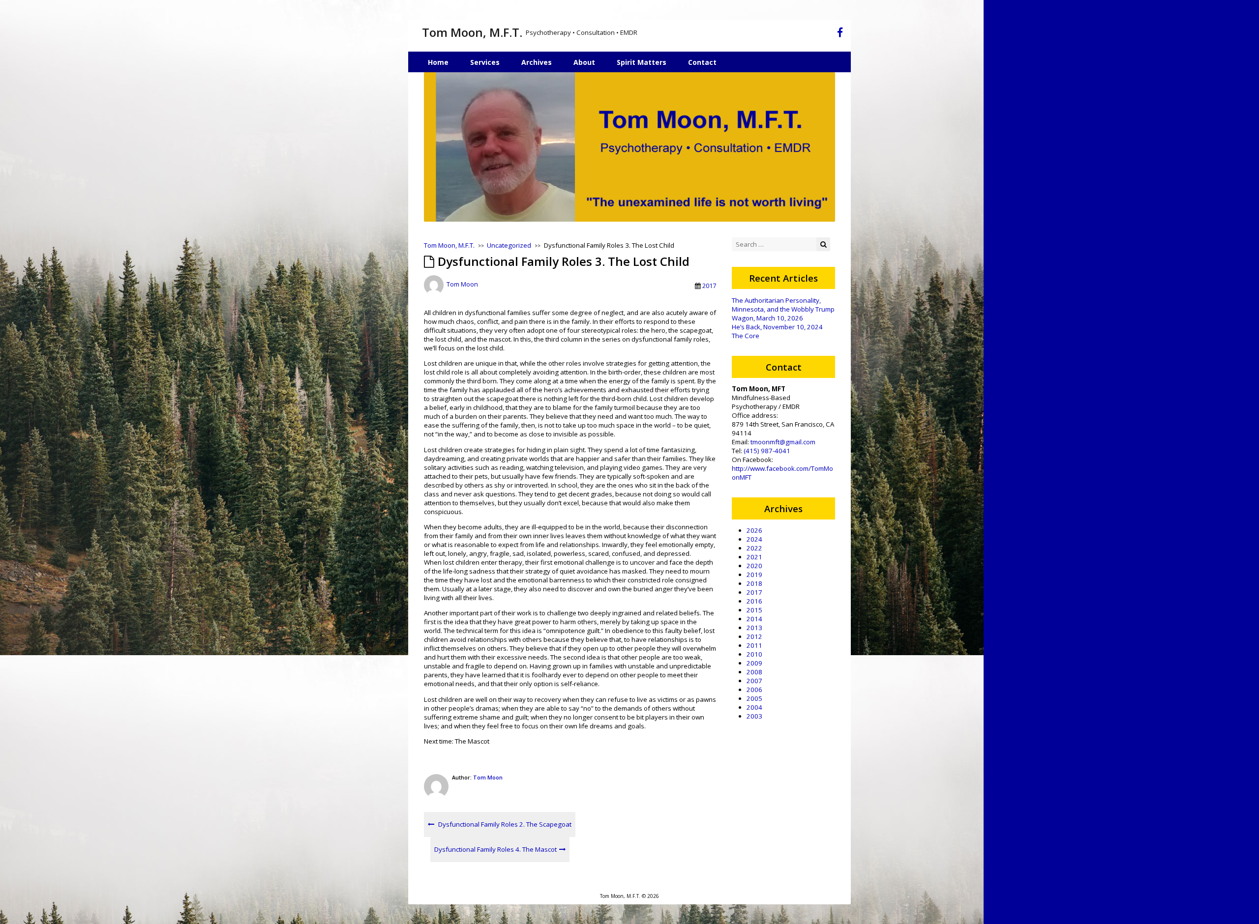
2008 (754, 671)
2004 (754, 707)
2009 (754, 663)
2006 (754, 689)
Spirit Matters (641, 62)
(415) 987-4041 (767, 450)
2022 (754, 548)
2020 (754, 565)
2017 (709, 285)
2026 (754, 530)
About (584, 62)
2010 (754, 654)
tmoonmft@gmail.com (782, 441)
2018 (754, 583)
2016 (754, 601)
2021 (754, 556)
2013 (754, 627)
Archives (536, 62)
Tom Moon (462, 284)
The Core (745, 335)
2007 (754, 680)
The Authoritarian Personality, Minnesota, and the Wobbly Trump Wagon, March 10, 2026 (783, 309)
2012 (754, 636)
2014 (754, 618)
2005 (754, 698)
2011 (754, 645)
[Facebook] (840, 33)
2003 (754, 716)
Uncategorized (509, 245)
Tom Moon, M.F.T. (472, 32)
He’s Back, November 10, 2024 (777, 326)
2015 (754, 610)
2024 (754, 539)
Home (438, 62)
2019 (754, 574)
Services (485, 62)
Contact (702, 62)
